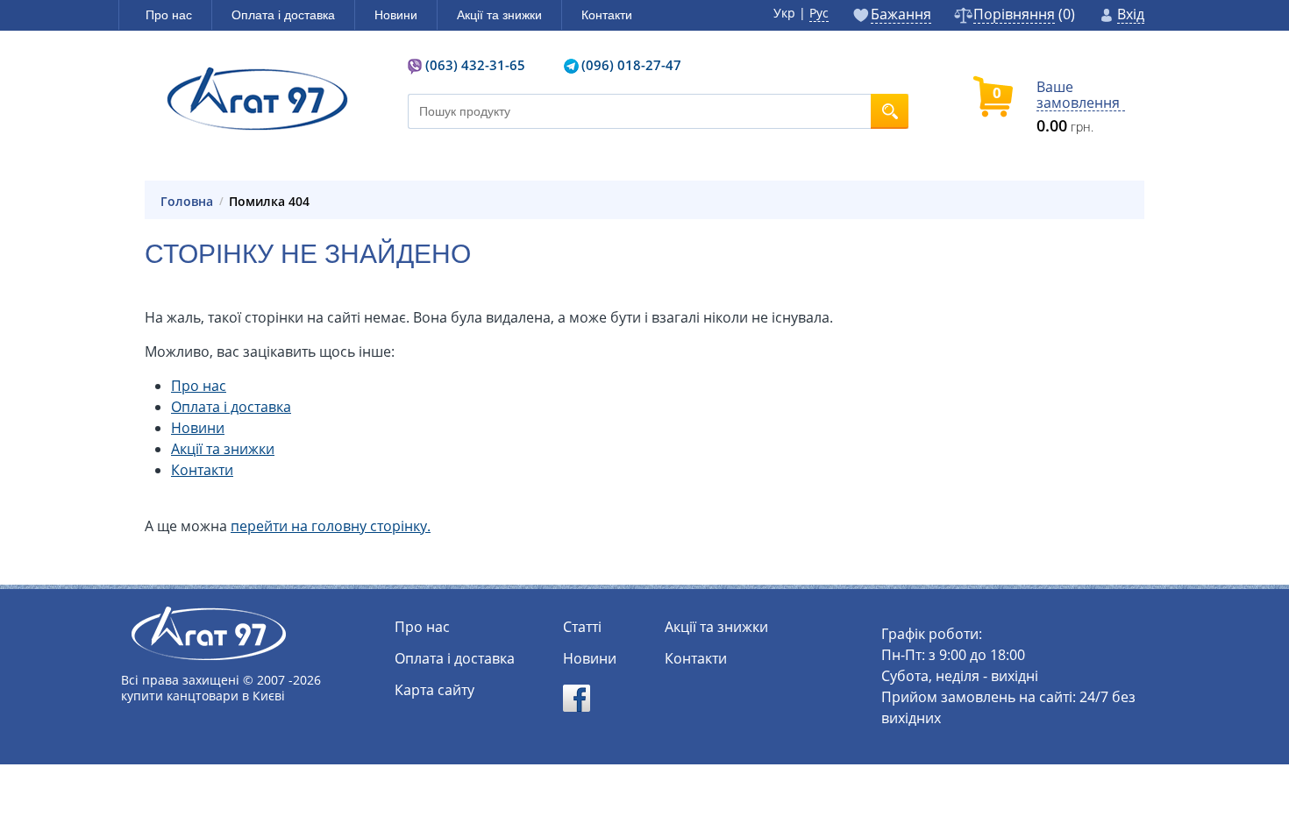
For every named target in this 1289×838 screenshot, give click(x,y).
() (1024, 15)
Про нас (198, 385)
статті (582, 627)
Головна (186, 202)
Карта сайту (434, 690)
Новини (197, 427)
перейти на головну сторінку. (331, 526)
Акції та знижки (222, 448)
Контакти (202, 469)
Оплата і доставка (231, 406)
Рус (819, 12)
